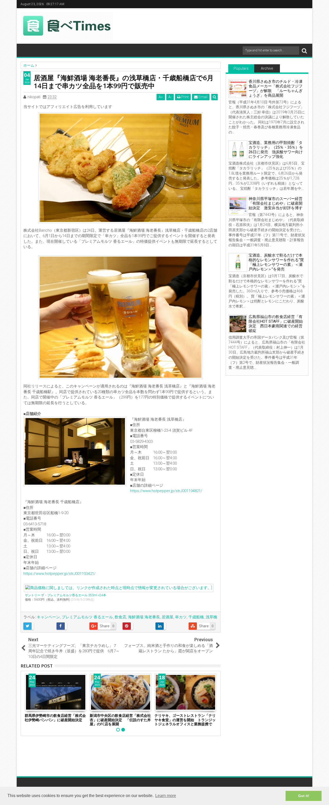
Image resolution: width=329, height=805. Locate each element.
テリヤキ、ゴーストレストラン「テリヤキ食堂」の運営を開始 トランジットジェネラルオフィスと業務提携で (185, 720)
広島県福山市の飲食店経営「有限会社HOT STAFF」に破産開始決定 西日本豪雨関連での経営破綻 (276, 323)
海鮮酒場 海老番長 (144, 617)
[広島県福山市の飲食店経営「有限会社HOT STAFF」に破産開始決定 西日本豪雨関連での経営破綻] (238, 323)
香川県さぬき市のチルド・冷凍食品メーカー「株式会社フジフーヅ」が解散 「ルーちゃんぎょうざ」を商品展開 (276, 88)
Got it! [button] (303, 796)
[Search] (304, 50)
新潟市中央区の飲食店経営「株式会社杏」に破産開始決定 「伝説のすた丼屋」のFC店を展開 (120, 720)
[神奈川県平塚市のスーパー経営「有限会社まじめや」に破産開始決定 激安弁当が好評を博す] (238, 205)
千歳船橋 (196, 617)
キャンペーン (48, 617)
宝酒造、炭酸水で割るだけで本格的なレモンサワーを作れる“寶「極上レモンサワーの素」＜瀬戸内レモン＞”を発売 (276, 262)
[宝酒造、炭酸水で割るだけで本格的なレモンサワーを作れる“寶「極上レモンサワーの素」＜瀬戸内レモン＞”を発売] (238, 262)
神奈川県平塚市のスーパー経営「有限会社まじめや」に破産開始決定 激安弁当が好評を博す (276, 203)
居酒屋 (167, 617)
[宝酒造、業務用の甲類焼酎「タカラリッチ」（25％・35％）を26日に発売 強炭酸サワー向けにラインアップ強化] (238, 149)
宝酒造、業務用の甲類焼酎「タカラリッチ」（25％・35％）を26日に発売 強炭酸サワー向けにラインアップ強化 (276, 149)
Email (202, 97)
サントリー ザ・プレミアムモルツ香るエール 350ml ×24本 (65, 595)
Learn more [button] (165, 795)
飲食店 (120, 617)
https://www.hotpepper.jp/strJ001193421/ (59, 573)
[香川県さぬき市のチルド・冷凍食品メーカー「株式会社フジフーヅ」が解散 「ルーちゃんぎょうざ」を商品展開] (238, 88)
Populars (241, 68)
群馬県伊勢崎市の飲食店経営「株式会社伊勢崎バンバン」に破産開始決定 (55, 717)
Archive (267, 68)
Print (184, 97)
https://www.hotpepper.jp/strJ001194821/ (166, 491)
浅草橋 (211, 617)
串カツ (181, 617)
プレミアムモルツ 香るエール (87, 617)
